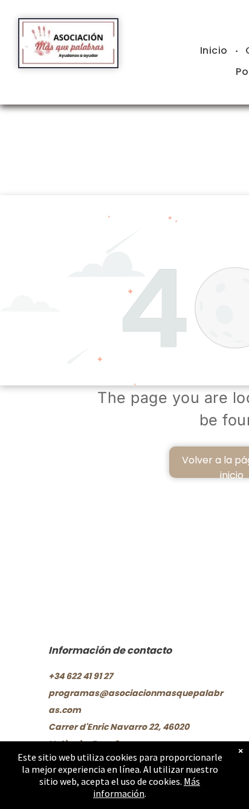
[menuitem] (215, 50)
